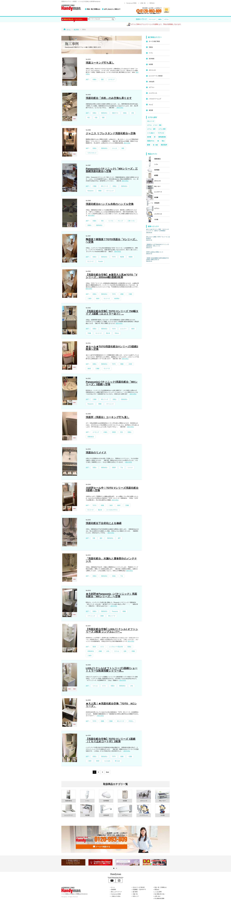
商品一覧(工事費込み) (93, 9)
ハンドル (110, 220)
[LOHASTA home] (129, 862)
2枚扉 (97, 298)
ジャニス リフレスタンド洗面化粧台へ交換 (111, 133)
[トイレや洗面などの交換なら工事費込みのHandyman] (81, 890)
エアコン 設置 (151, 129)
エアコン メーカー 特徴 (154, 125)
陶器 (123, 148)
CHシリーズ (150, 121)
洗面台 (160, 19)
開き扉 (108, 333)
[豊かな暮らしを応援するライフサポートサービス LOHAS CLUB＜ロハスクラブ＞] (74, 862)
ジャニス (114, 148)
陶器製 (122, 257)
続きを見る (120, 107)
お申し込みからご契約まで (112, 9)
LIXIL (107, 651)
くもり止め (107, 761)
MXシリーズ (104, 186)
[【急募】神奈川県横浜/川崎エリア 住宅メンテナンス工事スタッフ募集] (156, 862)
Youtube (100, 261)
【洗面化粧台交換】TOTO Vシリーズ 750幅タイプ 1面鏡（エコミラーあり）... (112, 312)
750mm (117, 333)
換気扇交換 (162, 137)
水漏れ (94, 79)
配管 (148, 145)
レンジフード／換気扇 (155, 76)
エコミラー (123, 328)
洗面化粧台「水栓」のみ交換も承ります (109, 98)
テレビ (151, 104)
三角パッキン (131, 220)
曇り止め (117, 761)
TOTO (114, 257)
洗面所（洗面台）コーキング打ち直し (107, 417)
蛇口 (89, 117)
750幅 (89, 333)
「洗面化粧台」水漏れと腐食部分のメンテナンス (111, 559)
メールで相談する (102, 847)
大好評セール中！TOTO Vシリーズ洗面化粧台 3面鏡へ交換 (112, 489)
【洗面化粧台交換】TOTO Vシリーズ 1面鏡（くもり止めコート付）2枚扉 (110, 740)
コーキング (111, 79)
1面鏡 (121, 294)
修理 (119, 538)
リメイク (130, 467)
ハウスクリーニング (155, 98)
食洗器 (151, 110)
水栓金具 (151, 81)
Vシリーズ (90, 261)
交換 (125, 651)
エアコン (166, 19)
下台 (121, 467)
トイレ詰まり (151, 133)
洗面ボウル (115, 113)
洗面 (102, 79)
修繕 (101, 538)
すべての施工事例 (154, 41)
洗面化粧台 (104, 113)
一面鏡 (130, 294)
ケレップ (120, 220)
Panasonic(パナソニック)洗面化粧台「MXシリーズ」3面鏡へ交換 (112, 383)
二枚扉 (89, 298)
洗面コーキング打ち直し (100, 62)
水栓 (132, 113)
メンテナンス (153, 93)
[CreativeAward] (102, 862)
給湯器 (151, 64)
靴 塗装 (155, 145)
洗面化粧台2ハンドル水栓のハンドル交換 (110, 204)
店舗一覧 (142, 3)
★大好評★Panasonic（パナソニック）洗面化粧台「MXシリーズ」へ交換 (111, 595)
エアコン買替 (161, 129)
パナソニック (110, 190)
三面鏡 (94, 186)
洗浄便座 (151, 58)
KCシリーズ (120, 721)
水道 (96, 117)
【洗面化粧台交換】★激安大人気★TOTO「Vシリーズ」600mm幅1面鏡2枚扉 (111, 276)
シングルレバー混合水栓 (116, 646)
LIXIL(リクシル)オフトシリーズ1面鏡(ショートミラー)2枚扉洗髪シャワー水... (111, 669)
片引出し (131, 721)
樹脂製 (130, 257)
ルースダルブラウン (112, 510)
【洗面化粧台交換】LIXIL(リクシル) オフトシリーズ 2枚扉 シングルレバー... (112, 630)
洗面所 (114, 432)
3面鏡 (99, 190)
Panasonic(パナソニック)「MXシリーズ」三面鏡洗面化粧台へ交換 (112, 170)
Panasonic (90, 190)
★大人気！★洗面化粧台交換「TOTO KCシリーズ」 (111, 704)
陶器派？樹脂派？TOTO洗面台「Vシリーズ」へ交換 (112, 240)
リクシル (116, 651)
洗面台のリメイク (96, 452)
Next (107, 772)
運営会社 (152, 3)
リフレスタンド (92, 153)
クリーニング (152, 19)
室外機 (149, 137)
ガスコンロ (152, 70)
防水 (121, 432)
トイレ (151, 53)
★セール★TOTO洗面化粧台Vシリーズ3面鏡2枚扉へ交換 (112, 347)
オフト (102, 646)
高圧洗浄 (164, 145)
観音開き (116, 298)
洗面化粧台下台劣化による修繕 (103, 523)
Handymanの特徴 (131, 3)
